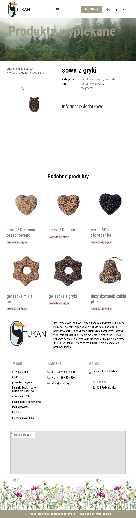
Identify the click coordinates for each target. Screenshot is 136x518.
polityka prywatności (23, 417)
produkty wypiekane (92, 79)
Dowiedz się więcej (17, 242)
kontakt (16, 412)
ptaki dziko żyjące (22, 382)
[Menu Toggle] (57, 9)
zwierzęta (24, 72)
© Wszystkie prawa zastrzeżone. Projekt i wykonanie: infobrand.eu (68, 514)
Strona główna (14, 68)
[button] (22, 88)
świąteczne (87, 88)
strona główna (20, 371)
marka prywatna (21, 407)
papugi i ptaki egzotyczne (26, 401)
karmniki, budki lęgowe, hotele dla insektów (24, 389)
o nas (15, 377)
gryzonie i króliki (21, 396)
